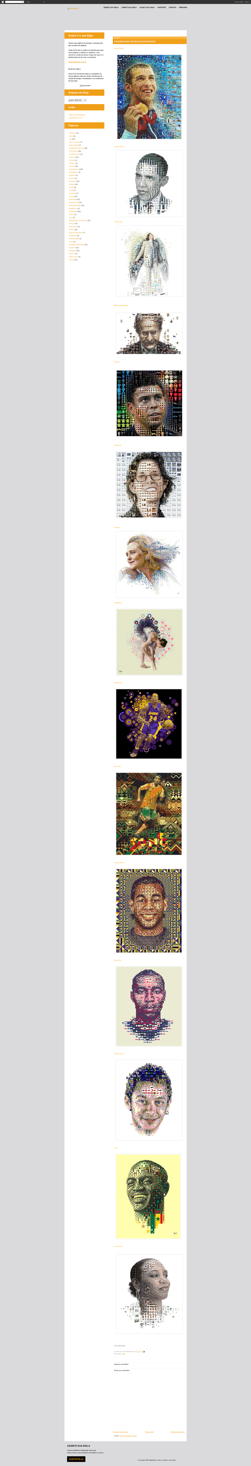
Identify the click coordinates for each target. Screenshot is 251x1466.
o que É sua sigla (147, 7)
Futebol (71, 184)
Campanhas (73, 151)
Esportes (72, 175)
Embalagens (73, 172)
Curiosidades (74, 169)
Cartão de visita (74, 154)
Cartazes (72, 157)
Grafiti (71, 190)
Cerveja (72, 160)
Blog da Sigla (74, 145)
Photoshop (73, 236)
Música (71, 230)
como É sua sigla (129, 7)
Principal (183, 7)
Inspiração (72, 211)
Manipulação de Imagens (78, 220)
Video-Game (73, 257)
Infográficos (73, 208)
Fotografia (72, 181)
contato (172, 7)
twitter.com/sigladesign (77, 115)
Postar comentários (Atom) (128, 1436)
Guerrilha (72, 193)
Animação (72, 133)
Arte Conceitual (74, 142)
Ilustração (72, 199)
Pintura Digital (74, 239)
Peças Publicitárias (76, 233)
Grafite (71, 187)
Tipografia (72, 251)
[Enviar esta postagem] (143, 1351)
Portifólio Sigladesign (76, 245)
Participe (162, 7)
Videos (71, 260)
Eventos (72, 178)
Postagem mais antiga (178, 1432)
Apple (71, 136)
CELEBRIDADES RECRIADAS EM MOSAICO (135, 41)
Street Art (72, 248)
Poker (71, 242)
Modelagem (73, 227)
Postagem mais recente (120, 1432)
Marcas (71, 223)
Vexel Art (72, 254)
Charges (72, 163)
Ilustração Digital (75, 205)
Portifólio (76, 1459)
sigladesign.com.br (75, 118)
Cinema (72, 166)
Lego (71, 217)
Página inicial (149, 1432)
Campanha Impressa (76, 148)
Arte (123, 1354)
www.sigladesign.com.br (77, 62)
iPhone (71, 214)
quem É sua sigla (111, 7)
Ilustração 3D (73, 202)
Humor (71, 196)
